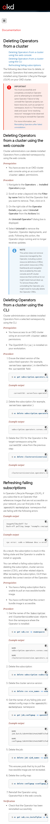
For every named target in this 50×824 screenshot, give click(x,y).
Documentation (11, 30)
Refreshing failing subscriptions (25, 65)
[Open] (4, 21)
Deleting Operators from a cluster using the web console (26, 54)
